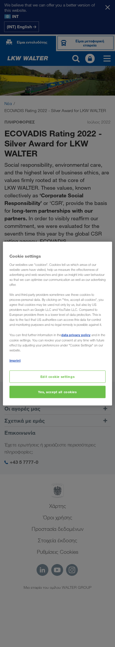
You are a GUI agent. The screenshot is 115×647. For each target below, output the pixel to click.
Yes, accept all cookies (57, 391)
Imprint (15, 360)
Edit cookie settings (57, 376)
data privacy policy (76, 335)
